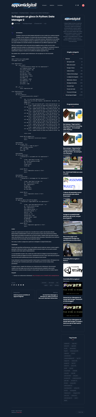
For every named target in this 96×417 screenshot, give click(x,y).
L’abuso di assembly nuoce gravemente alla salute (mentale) (72, 194)
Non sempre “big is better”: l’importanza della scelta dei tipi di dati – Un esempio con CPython (72, 151)
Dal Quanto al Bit (70, 61)
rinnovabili (74, 380)
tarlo (66, 390)
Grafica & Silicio (70, 70)
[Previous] (72, 329)
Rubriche (52, 5)
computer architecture (69, 358)
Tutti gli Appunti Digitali (27, 23)
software (76, 388)
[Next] (74, 329)
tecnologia (73, 390)
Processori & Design (71, 92)
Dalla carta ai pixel (71, 64)
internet (66, 365)
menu (57, 282)
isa (65, 368)
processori (67, 378)
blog (66, 350)
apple (74, 345)
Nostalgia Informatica (72, 83)
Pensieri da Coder (71, 89)
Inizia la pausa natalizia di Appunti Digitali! (22, 295)
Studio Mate (19, 412)
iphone (73, 365)
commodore (67, 355)
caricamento (44, 282)
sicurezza (73, 383)
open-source (67, 375)
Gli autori (44, 5)
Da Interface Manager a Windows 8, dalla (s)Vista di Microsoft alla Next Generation (48, 296)
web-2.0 (66, 395)
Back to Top (81, 412)
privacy (75, 375)
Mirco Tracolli (17, 23)
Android (66, 345)
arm (65, 348)
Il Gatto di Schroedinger (72, 74)
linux (71, 368)
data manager (51, 282)
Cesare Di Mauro (66, 131)
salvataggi (57, 285)
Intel (73, 363)
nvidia (73, 373)
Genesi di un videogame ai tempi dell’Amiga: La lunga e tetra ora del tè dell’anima (72, 321)
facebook (74, 360)
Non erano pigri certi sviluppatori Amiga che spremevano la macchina (72, 238)
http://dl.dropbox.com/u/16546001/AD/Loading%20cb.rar (46, 275)
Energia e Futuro (71, 67)
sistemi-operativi (68, 385)
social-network (68, 388)
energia (66, 360)
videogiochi (76, 393)
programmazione (77, 378)
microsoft (67, 370)
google (66, 363)
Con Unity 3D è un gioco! (71, 279)
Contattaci (59, 5)
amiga (74, 343)
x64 (76, 398)
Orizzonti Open (70, 86)
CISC (73, 353)
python (51, 285)
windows (74, 395)
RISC (66, 383)
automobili (73, 348)
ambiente (66, 343)
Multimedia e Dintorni (72, 80)
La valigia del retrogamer (72, 77)
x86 (65, 400)
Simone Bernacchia (67, 303)
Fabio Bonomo (66, 262)
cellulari (66, 353)
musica (66, 373)
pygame (46, 285)
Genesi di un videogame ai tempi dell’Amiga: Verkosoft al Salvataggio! (72, 299)
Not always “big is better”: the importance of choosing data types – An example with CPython (72, 127)
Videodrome (67, 393)
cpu (78, 358)
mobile (75, 370)
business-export (74, 350)
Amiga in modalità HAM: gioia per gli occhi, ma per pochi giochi (72, 216)
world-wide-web (68, 398)
